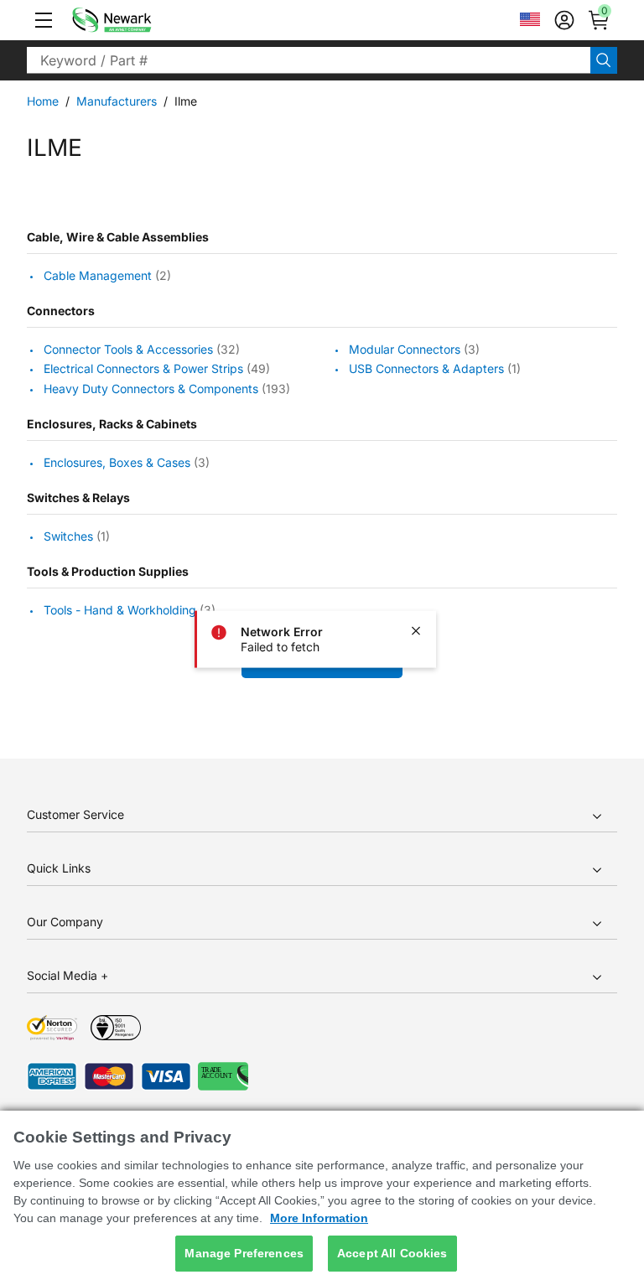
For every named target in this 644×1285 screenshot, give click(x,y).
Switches (68, 536)
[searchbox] (308, 60)
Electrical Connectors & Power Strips (143, 369)
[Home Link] (136, 20)
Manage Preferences (244, 1253)
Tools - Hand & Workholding (120, 610)
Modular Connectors (404, 349)
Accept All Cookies (392, 1253)
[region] (322, 1198)
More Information (319, 1218)
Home (43, 101)
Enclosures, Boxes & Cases (117, 462)
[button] (44, 20)
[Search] (603, 60)
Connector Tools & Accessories (128, 349)
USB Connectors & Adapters (426, 369)
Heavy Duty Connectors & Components (151, 388)
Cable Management (98, 275)
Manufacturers (116, 101)
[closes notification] (416, 630)
